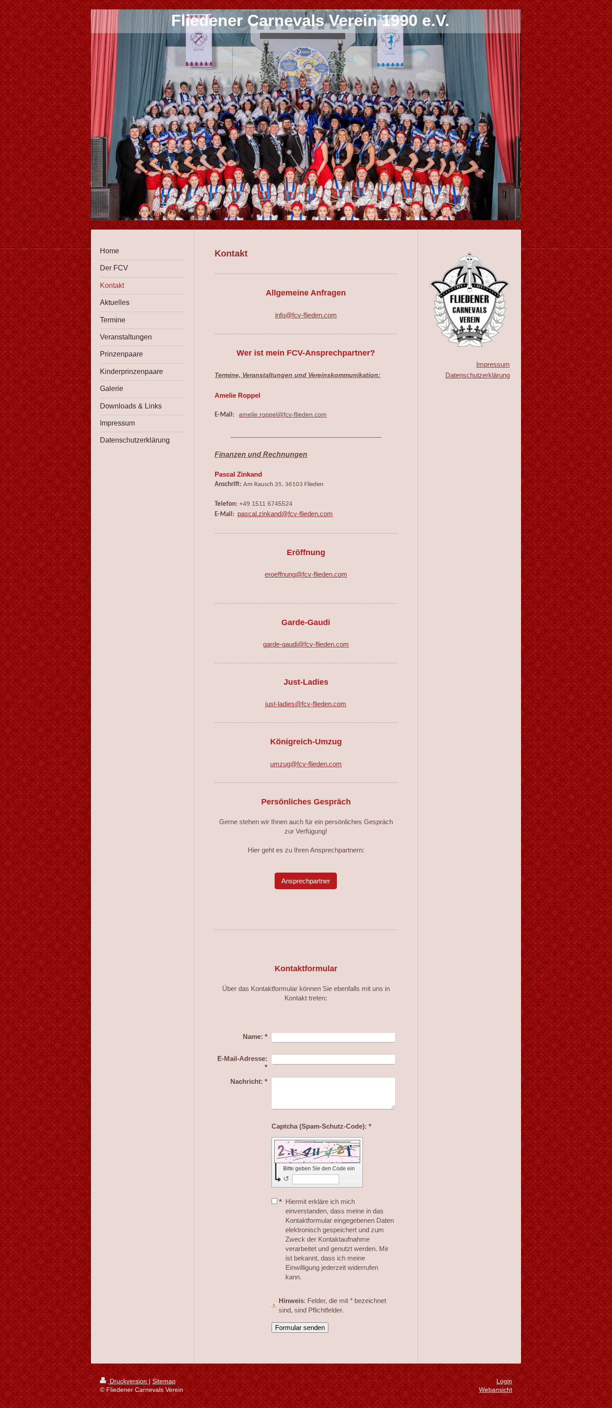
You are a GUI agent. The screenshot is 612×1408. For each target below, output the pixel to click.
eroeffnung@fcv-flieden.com (306, 574)
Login (504, 1381)
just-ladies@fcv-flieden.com (305, 704)
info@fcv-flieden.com (306, 315)
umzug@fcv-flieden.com (306, 764)
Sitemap (164, 1381)
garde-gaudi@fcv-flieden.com (306, 644)
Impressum (493, 364)
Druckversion (128, 1381)
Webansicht (495, 1389)
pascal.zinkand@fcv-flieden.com (285, 513)
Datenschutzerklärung (477, 375)
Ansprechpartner (305, 881)
